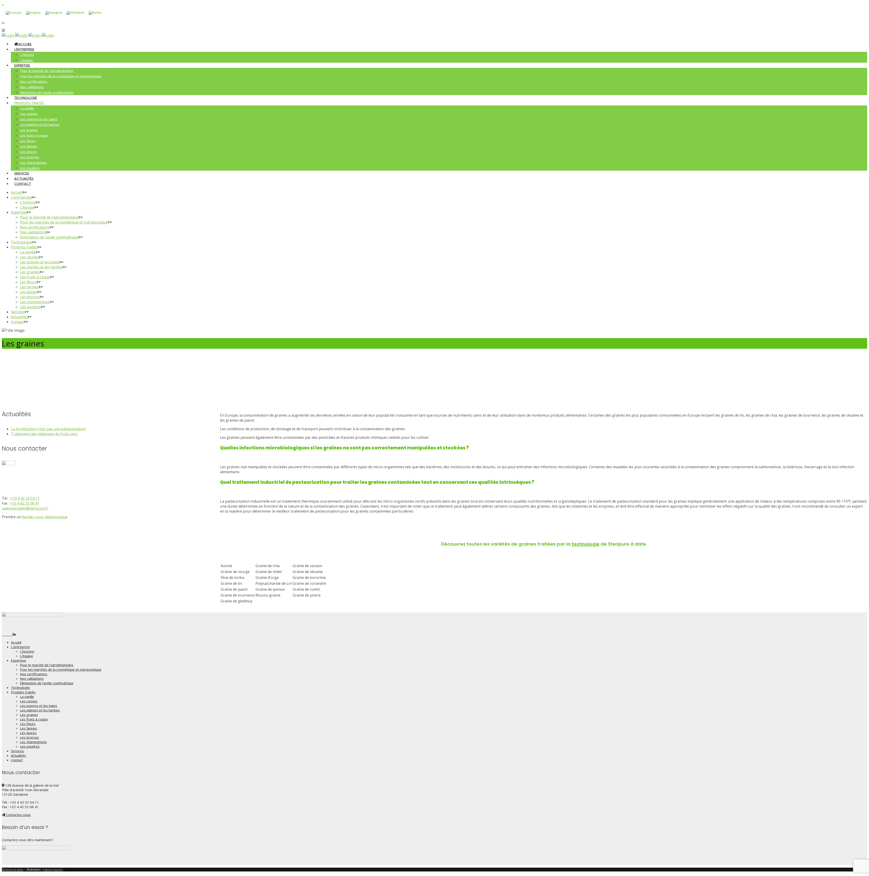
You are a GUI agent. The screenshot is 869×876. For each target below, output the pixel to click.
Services (17, 751)
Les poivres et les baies (38, 705)
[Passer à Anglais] (33, 13)
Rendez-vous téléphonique (44, 516)
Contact (17, 760)
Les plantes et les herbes (40, 710)
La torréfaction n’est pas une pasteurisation (48, 428)
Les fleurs (28, 723)
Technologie (20, 687)
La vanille (27, 696)
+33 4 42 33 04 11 (25, 498)
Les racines (29, 701)
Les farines (28, 728)
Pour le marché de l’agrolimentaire (46, 665)
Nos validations (32, 678)
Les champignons (33, 742)
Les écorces (29, 737)
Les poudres (30, 746)
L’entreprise (20, 646)
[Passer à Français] (14, 13)
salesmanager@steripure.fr (25, 508)
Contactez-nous (18, 814)
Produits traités (23, 692)
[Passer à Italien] (95, 13)
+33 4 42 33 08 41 (24, 503)
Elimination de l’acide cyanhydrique (46, 683)
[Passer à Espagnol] (53, 13)
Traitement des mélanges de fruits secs (44, 433)
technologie (585, 544)
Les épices (28, 732)
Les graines (29, 714)
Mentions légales (12, 869)
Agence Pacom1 (53, 869)
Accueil (16, 642)
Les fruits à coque (34, 719)
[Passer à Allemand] (75, 13)
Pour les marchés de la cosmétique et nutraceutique (60, 669)
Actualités (18, 755)
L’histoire (27, 651)
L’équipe (26, 656)
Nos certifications (33, 674)
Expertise (18, 660)
